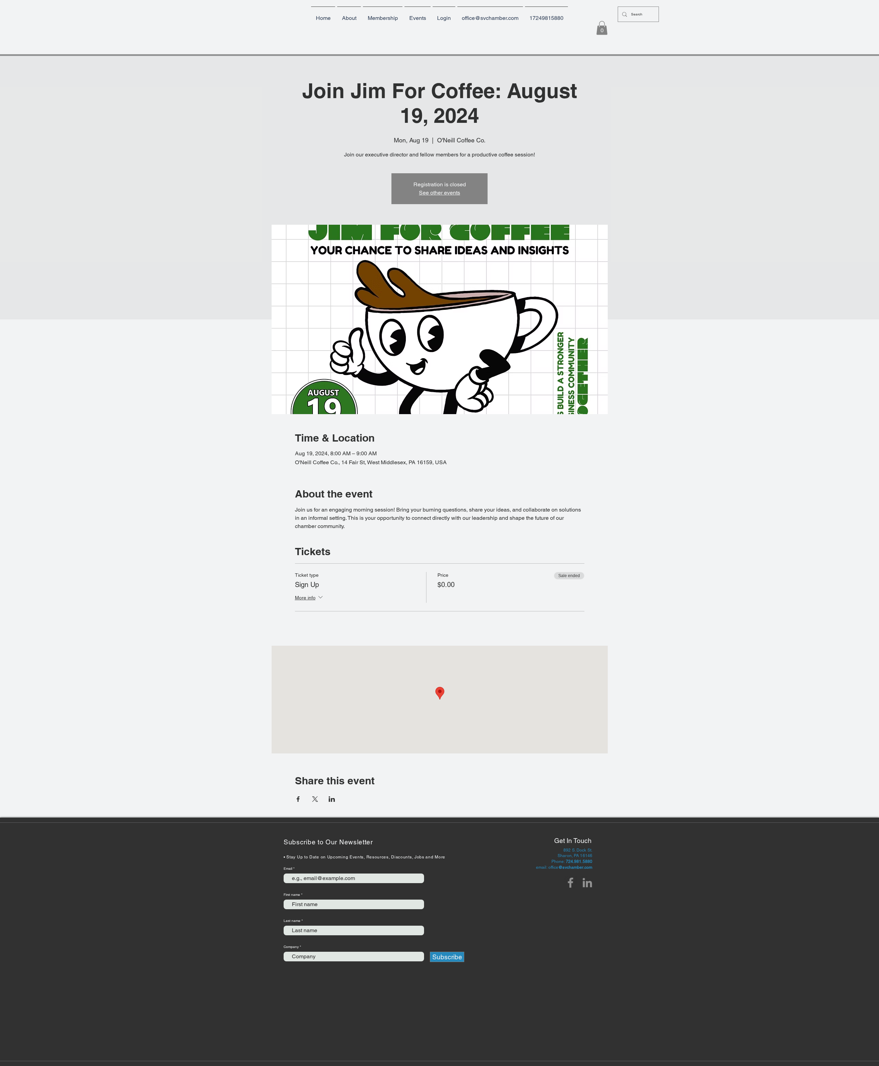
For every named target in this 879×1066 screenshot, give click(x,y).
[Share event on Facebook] (298, 799)
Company (291, 947)
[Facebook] (570, 882)
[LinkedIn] (587, 882)
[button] (382, 15)
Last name (292, 921)
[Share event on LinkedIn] (332, 799)
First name (292, 895)
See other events (439, 192)
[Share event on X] (315, 799)
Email (288, 868)
